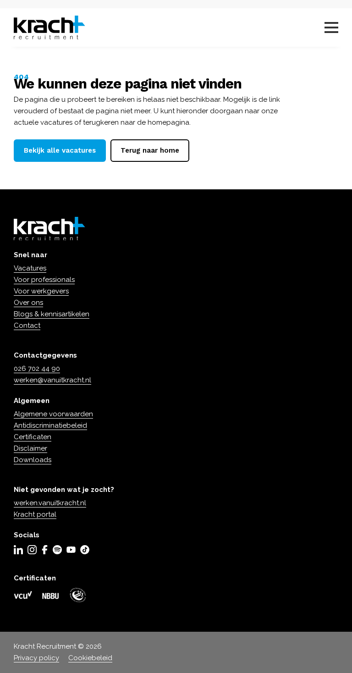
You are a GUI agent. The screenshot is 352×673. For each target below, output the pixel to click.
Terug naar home (150, 150)
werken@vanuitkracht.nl (52, 380)
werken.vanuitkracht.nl (50, 503)
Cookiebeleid (90, 658)
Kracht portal (35, 514)
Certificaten (32, 437)
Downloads (32, 460)
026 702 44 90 (37, 368)
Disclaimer (30, 448)
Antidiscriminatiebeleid (50, 425)
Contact (27, 325)
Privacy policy (36, 658)
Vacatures (30, 268)
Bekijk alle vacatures (60, 150)
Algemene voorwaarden (53, 414)
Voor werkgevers (41, 291)
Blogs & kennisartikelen (51, 314)
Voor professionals (44, 280)
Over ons (28, 302)
